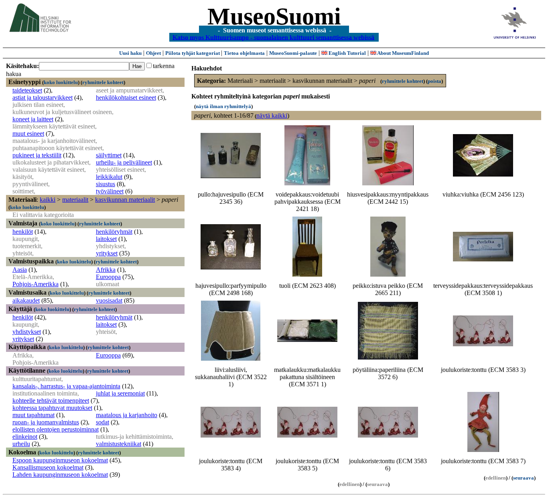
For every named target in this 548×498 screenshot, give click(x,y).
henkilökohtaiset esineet (126, 97)
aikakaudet (26, 300)
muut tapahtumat (33, 415)
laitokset (106, 238)
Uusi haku (130, 53)
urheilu (21, 443)
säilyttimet (109, 155)
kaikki (47, 199)
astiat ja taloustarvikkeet (42, 97)
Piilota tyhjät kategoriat (193, 53)
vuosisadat (109, 300)
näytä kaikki (271, 115)
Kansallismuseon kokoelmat (47, 467)
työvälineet (110, 191)
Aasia (19, 269)
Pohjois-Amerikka (35, 284)
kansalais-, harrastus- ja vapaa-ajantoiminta (66, 386)
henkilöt (22, 231)
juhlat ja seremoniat (120, 393)
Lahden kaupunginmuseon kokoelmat (60, 474)
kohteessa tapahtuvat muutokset (52, 407)
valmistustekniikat (118, 443)
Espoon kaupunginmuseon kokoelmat (60, 460)
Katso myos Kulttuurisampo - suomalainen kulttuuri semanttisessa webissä (273, 37)
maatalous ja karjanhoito (126, 415)
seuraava (523, 478)
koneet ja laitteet (32, 119)
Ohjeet (153, 53)
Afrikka (106, 269)
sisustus (105, 184)
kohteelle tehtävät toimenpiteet (50, 400)
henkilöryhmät (114, 231)
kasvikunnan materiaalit (125, 199)
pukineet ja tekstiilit (36, 155)
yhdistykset (26, 331)
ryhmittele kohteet (103, 82)
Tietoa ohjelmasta (244, 53)
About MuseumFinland (402, 53)
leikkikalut (109, 176)
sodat (102, 422)
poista (434, 81)
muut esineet (28, 133)
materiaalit (75, 199)
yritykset (107, 253)
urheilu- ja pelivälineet (124, 162)
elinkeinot (24, 436)
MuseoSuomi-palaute (293, 53)
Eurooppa (108, 276)
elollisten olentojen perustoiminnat (55, 429)
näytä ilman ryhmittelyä (223, 106)
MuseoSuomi (274, 16)
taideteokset (27, 90)
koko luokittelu (61, 82)
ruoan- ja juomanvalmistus (45, 422)
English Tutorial (346, 53)
